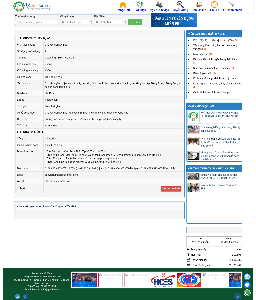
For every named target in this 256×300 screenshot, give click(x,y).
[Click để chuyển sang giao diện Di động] (25, 296)
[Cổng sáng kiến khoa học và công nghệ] (84, 280)
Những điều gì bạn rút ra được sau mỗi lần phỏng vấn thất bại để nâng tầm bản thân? (219, 156)
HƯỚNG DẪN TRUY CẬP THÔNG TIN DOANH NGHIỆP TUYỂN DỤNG (220, 114)
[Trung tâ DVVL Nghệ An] (215, 280)
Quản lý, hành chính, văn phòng (211, 92)
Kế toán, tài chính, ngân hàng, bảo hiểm (215, 59)
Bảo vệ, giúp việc (202, 73)
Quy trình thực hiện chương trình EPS (218, 186)
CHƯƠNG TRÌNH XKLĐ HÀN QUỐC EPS (211, 168)
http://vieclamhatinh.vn (57, 181)
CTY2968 (50, 138)
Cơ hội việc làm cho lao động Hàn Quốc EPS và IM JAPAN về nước (219, 176)
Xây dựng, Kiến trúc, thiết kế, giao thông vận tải (215, 47)
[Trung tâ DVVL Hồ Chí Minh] (189, 280)
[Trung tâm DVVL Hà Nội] (163, 280)
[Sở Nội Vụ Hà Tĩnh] (137, 280)
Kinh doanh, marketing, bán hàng (211, 68)
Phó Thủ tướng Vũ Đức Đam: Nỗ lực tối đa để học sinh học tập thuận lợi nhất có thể (220, 142)
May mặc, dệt (200, 54)
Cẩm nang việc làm (201, 106)
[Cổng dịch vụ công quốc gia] (111, 280)
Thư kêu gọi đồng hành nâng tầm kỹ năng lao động (220, 128)
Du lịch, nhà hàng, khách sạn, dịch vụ (214, 78)
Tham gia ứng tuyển (171, 188)
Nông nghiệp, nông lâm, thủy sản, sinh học (217, 83)
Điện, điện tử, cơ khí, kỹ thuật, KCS (212, 40)
